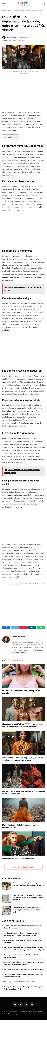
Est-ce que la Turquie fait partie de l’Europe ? (20, 982)
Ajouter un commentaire (24, 867)
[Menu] (4, 4)
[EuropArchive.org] (23, 3)
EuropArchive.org (7, 10)
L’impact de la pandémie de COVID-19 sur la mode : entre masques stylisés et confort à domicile (22, 725)
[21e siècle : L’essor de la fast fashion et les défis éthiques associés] (23, 810)
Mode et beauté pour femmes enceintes (18, 858)
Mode (15, 10)
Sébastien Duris (11, 37)
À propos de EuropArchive (27, 1012)
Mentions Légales (13, 1014)
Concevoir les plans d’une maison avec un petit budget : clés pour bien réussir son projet (27, 910)
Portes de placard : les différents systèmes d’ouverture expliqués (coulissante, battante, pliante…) (28, 897)
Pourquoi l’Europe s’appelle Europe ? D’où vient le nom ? (24, 969)
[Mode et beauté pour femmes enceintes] (23, 843)
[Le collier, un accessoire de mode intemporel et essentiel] (23, 676)
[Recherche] (44, 3)
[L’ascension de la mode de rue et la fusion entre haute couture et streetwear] (23, 776)
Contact (4, 1014)
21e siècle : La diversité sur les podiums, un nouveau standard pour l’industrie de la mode (22, 759)
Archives (40, 1012)
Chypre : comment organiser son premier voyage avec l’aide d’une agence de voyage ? (28, 885)
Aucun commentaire (10, 40)
